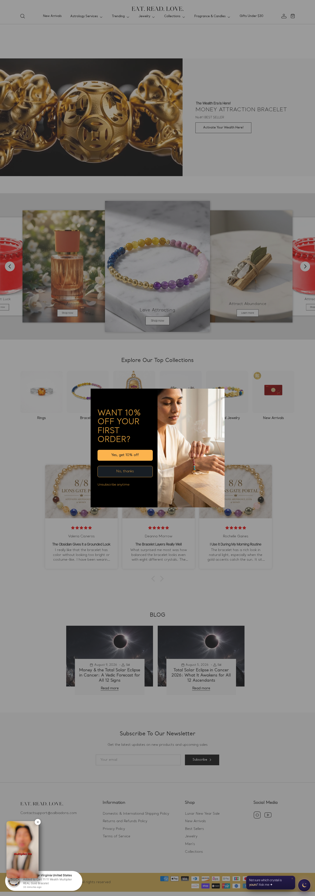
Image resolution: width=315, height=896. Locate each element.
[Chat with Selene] (304, 885)
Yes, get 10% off (125, 455)
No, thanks (125, 471)
